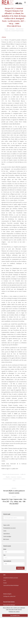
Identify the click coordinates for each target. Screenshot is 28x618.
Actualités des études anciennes (10, 577)
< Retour (3, 37)
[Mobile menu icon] (25, 2)
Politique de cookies (14, 611)
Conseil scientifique (7, 536)
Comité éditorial (6, 533)
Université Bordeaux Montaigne (11, 585)
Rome (14, 480)
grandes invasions (16, 478)
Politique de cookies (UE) (9, 596)
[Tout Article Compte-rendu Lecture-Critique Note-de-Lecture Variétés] (14, 564)
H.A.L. (4, 580)
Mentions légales (7, 594)
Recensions (16, 474)
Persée (5, 583)
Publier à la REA (6, 525)
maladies (23, 478)
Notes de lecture (10, 474)
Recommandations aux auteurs (9, 528)
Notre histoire (6, 539)
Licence (4, 530)
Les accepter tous (15, 615)
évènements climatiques (7, 478)
